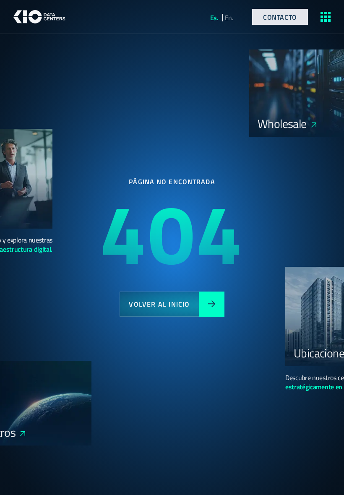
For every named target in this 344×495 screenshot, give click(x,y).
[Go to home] (39, 16)
